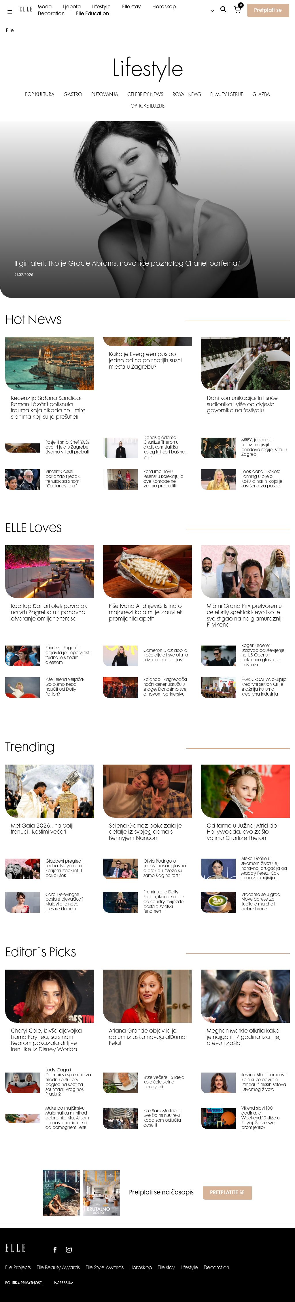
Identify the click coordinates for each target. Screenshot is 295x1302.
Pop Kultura (39, 95)
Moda (45, 7)
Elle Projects (18, 1268)
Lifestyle (101, 7)
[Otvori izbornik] (10, 11)
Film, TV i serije (226, 95)
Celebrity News (145, 95)
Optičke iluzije (147, 106)
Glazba (261, 95)
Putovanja (104, 95)
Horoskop (164, 7)
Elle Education (92, 14)
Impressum (63, 1283)
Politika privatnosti (23, 1283)
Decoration (51, 14)
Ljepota (72, 7)
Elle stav (131, 7)
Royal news (187, 95)
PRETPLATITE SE (227, 1193)
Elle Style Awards (105, 1268)
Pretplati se (268, 10)
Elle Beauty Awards (58, 1268)
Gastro (73, 95)
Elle (10, 31)
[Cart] (237, 11)
